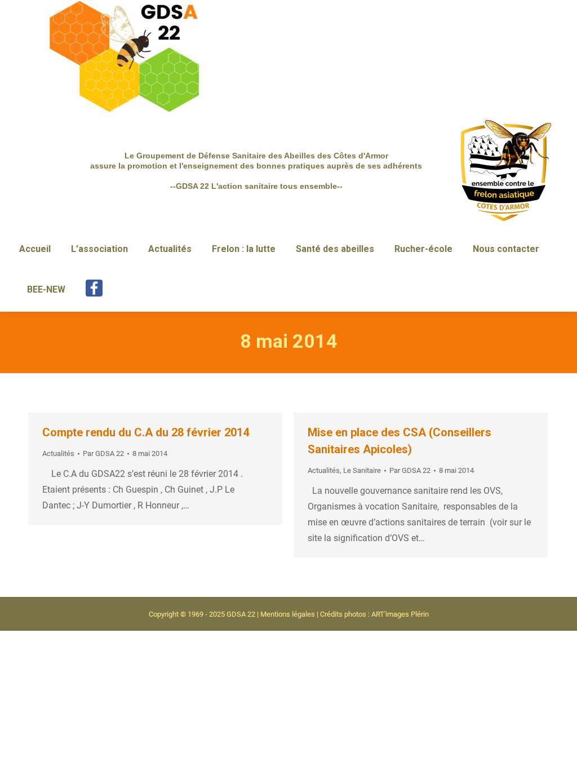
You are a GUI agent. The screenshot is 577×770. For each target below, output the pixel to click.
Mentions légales (287, 614)
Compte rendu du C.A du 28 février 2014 (145, 432)
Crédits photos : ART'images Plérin (374, 614)
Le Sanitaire (362, 470)
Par (103, 453)
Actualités (58, 453)
